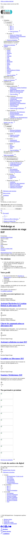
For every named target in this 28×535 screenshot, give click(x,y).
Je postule (3, 250)
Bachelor (12, 146)
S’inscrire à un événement (16, 186)
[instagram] (4, 527)
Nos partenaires (14, 169)
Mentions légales (8, 519)
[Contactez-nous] (1, 211)
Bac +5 (12, 29)
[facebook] (2, 527)
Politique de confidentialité (10, 523)
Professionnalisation (15, 141)
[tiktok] (8, 527)
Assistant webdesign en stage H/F (14, 342)
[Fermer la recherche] (2, 200)
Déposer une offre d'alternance (17, 112)
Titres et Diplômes (14, 165)
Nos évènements (11, 482)
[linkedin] (6, 527)
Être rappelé (6, 213)
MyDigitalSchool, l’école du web (15, 476)
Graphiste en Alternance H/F (12, 358)
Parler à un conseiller (15, 184)
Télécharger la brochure (16, 187)
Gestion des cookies (9, 522)
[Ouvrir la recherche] (2, 197)
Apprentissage (13, 140)
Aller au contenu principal (7, 1)
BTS (11, 145)
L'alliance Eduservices (15, 172)
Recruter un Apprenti (12, 500)
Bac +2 (12, 26)
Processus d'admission (15, 130)
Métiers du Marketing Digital (17, 90)
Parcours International (15, 131)
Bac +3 (12, 27)
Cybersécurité (13, 99)
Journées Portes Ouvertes (9, 470)
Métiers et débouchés (12, 499)
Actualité (12, 175)
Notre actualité (10, 479)
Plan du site (6, 520)
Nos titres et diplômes (12, 497)
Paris (2, 245)
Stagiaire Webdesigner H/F (11, 375)
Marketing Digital (14, 37)
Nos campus (10, 477)
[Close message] (2, 7)
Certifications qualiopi (15, 164)
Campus (6, 46)
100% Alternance (14, 136)
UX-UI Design (13, 106)
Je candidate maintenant (6, 291)
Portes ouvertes (6, 193)
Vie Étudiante (10, 493)
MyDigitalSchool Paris (6, 252)
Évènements (13, 177)
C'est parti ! (18, 208)
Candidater (12, 182)
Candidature (6, 195)
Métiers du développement (16, 92)
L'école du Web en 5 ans (16, 162)
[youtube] (10, 527)
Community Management (16, 97)
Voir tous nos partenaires (7, 460)
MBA (11, 148)
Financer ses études (14, 135)
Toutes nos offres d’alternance (11, 219)
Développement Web (15, 102)
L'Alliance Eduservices (12, 483)
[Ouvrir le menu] (2, 17)
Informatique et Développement (18, 36)
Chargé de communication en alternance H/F (12, 324)
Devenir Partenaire (14, 113)
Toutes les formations (12, 490)
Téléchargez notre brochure (9, 191)
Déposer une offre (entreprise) (17, 183)
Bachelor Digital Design (7, 237)
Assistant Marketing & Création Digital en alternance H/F (13, 304)
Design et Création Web (16, 35)
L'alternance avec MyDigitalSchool (18, 117)
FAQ (11, 178)
